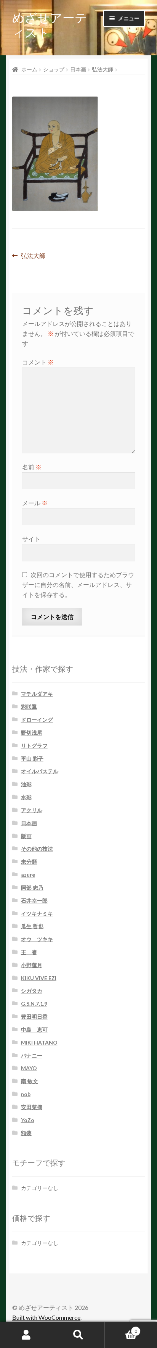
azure (28, 874)
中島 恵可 (34, 1029)
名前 (32, 467)
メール (35, 502)
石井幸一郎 (34, 900)
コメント (38, 362)
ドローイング (37, 719)
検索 (78, 1335)
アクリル (31, 810)
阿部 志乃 (32, 887)
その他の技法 (37, 848)
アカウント (26, 1335)
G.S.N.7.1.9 (34, 1003)
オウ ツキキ (37, 939)
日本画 (78, 69)
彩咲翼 (29, 706)
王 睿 (29, 952)
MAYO (29, 1068)
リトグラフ (34, 745)
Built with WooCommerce (46, 1317)
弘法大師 (102, 69)
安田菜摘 (31, 1107)
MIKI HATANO (39, 1042)
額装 (26, 1133)
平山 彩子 (32, 758)
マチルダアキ (37, 693)
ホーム (29, 69)
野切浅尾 (31, 732)
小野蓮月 (31, 965)
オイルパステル (39, 771)
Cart (121, 1328)
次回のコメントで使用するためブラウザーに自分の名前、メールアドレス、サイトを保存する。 (78, 584)
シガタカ (31, 990)
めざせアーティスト (49, 24)
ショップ (53, 69)
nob (25, 1094)
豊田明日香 (34, 1016)
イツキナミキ (37, 913)
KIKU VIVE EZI (38, 978)
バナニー (31, 1055)
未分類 (29, 861)
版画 (26, 836)
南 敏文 (29, 1081)
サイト (31, 538)
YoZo (27, 1120)
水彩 (26, 797)
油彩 (26, 784)
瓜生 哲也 (32, 926)
